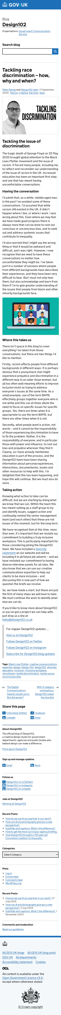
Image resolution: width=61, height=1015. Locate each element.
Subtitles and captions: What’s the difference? (30, 828)
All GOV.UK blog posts (41, 952)
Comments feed (14, 879)
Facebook (39, 713)
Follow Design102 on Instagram (26, 647)
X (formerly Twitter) (16, 713)
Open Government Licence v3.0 (22, 978)
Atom (37, 765)
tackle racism (47, 673)
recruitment (8, 673)
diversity (51, 667)
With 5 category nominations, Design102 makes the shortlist (44, 692)
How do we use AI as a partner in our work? (28, 818)
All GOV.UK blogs (13, 952)
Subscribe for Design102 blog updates (30, 654)
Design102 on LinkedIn (18, 788)
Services (33, 92)
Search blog (11, 45)
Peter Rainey (9, 89)
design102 (40, 667)
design (16, 667)
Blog (5, 19)
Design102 (14, 24)
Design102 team (29, 89)
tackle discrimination (27, 673)
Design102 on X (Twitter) (19, 781)
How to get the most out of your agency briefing (31, 831)
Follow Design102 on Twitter (24, 641)
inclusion (19, 670)
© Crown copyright (30, 1007)
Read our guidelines (13, 929)
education (7, 670)
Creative (23, 92)
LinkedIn (10, 717)
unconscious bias (11, 676)
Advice (14, 92)
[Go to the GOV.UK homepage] (15, 5)
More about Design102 (14, 749)
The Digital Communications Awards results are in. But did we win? (18, 692)
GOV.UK (7, 957)
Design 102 (28, 667)
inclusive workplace (35, 670)
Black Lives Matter (18, 664)
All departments (26, 957)
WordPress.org (13, 883)
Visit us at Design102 (19, 635)
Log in (8, 873)
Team (42, 92)
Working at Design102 (14, 803)
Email (37, 717)
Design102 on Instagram (19, 785)
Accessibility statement (17, 962)
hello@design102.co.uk (17, 619)
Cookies (41, 962)
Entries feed (11, 876)
